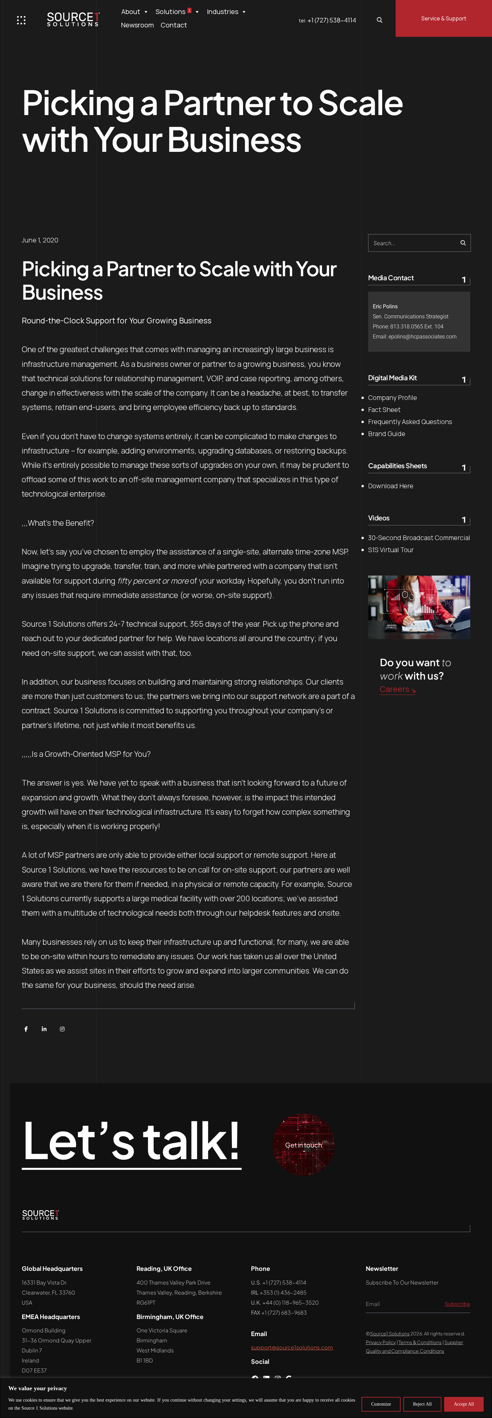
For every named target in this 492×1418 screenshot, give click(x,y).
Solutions (173, 11)
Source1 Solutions (390, 1333)
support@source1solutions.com (292, 1347)
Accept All (464, 1404)
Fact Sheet (384, 409)
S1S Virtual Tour (391, 549)
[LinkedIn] (44, 1028)
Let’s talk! (132, 1140)
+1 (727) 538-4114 (332, 20)
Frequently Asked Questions (410, 421)
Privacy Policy (381, 1342)
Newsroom (137, 24)
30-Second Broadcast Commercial (419, 537)
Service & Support (443, 18)
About (130, 11)
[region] (246, 1398)
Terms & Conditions (420, 1342)
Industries (222, 11)
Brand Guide (386, 433)
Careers (394, 689)
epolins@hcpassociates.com (423, 336)
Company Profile (392, 397)
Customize (381, 1404)
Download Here (390, 486)
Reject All (422, 1404)
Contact (174, 24)
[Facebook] (26, 1028)
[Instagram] (62, 1028)
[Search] (463, 242)
